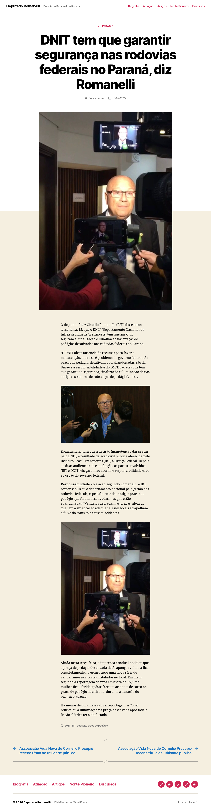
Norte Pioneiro (179, 6)
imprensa (98, 98)
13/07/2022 (119, 98)
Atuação (148, 6)
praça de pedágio (98, 725)
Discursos (198, 6)
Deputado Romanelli (23, 6)
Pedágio (107, 26)
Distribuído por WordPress (70, 802)
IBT (73, 725)
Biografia (133, 6)
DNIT (67, 725)
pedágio (81, 725)
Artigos (162, 6)
